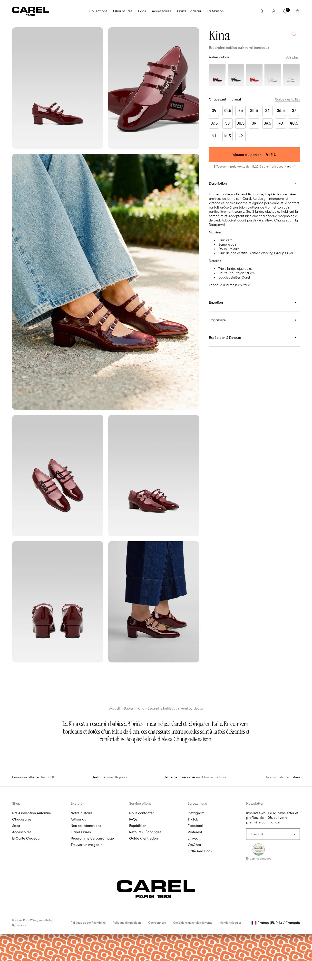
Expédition (137, 826)
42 (240, 136)
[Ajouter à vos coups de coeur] (294, 33)
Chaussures (21, 819)
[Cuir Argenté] (272, 75)
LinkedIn (194, 838)
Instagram (196, 813)
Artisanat (78, 819)
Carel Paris (22, 920)
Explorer (77, 803)
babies (230, 203)
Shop (16, 803)
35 (240, 111)
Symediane (19, 925)
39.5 (267, 123)
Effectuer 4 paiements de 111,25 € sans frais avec (249, 166)
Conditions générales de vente (192, 922)
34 (214, 111)
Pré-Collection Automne (31, 813)
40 (280, 123)
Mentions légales (230, 922)
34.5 (227, 111)
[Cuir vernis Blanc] (291, 75)
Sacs (16, 826)
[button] (98, 11)
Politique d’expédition (127, 922)
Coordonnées (157, 922)
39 (254, 123)
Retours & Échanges (145, 832)
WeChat (194, 845)
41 (214, 136)
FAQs (133, 819)
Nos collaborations (86, 826)
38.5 (240, 123)
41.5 (227, 136)
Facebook (196, 826)
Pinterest (195, 832)
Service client (140, 803)
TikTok (193, 819)
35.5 (254, 111)
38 (227, 123)
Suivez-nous (197, 803)
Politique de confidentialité (88, 922)
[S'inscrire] (294, 834)
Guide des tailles (287, 99)
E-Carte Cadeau (25, 838)
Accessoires (21, 832)
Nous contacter (141, 813)
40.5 (294, 123)
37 (294, 111)
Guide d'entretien (143, 838)
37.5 (214, 123)
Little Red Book (200, 851)
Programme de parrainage (92, 838)
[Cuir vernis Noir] (235, 75)
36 (267, 111)
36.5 (281, 111)
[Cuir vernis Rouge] (254, 75)
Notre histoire (81, 813)
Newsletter (254, 803)
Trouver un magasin (86, 845)
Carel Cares (81, 832)
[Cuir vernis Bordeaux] (217, 75)
